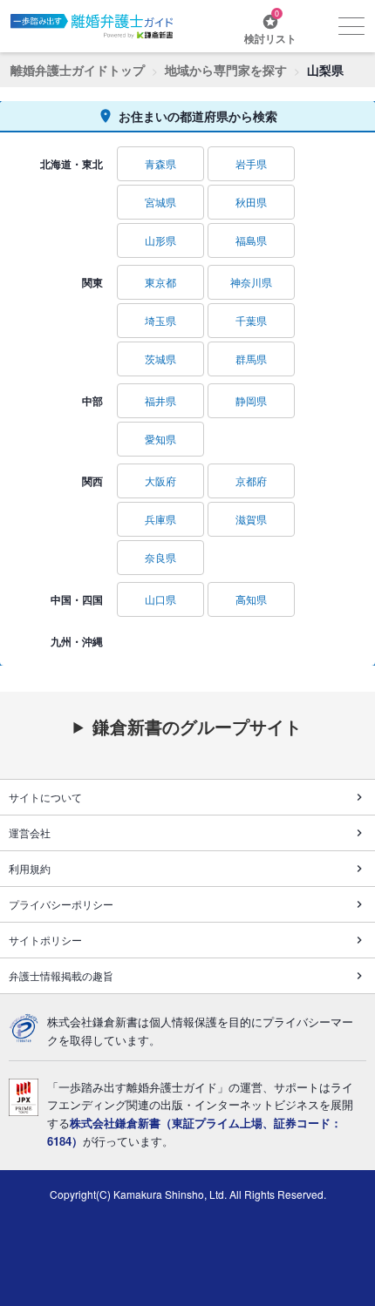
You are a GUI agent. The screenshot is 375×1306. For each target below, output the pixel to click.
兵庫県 (160, 518)
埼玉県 (160, 320)
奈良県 (160, 557)
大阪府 (160, 480)
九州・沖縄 (77, 641)
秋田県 (251, 201)
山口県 (160, 599)
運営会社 (30, 832)
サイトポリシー (45, 939)
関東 (92, 282)
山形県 (160, 240)
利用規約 (30, 868)
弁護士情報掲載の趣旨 (61, 975)
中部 (92, 401)
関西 (92, 481)
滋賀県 (251, 518)
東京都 (160, 281)
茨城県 (160, 358)
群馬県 (251, 358)
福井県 (160, 400)
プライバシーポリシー (61, 904)
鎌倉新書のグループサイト (197, 726)
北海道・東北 (71, 164)
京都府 (251, 480)
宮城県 (160, 201)
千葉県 (251, 320)
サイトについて (45, 796)
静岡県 (251, 400)
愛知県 (160, 438)
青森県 (160, 163)
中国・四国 (77, 599)
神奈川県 (251, 281)
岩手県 (251, 163)
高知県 (251, 599)
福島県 (251, 240)
